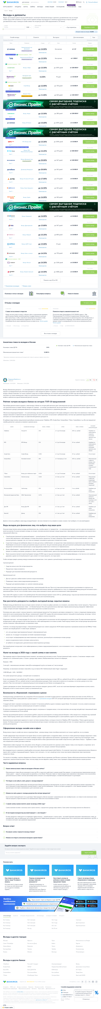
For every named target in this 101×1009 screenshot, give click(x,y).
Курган (78, 943)
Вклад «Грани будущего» (27, 188)
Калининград (80, 949)
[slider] (3, 29)
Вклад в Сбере (27, 67)
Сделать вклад (90, 141)
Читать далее (44, 321)
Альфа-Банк (6, 966)
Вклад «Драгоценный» (27, 225)
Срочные (78, 920)
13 (10, 172)
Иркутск (29, 940)
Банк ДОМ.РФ (31, 969)
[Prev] (4, 317)
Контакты (34, 988)
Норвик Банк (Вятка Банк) (59, 966)
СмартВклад (27, 85)
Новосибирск (7, 946)
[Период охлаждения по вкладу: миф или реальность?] (38, 879)
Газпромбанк (7, 972)
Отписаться (48, 987)
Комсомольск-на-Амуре (83, 940)
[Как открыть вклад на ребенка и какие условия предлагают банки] (63, 879)
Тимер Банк (79, 972)
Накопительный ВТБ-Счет (26, 57)
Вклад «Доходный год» (27, 159)
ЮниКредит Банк (32, 975)
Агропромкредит (57, 964)
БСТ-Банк (79, 969)
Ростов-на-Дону (32, 943)
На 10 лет (54, 928)
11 (10, 191)
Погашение (60, 6)
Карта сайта (41, 988)
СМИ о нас (13, 987)
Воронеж (30, 946)
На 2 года (54, 920)
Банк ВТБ (6, 969)
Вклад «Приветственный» (26, 271)
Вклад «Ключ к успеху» (27, 253)
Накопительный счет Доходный (26, 48)
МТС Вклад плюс (26, 141)
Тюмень (29, 949)
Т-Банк (5, 975)
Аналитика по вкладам (12, 286)
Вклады (40, 6)
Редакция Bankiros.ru (14, 379)
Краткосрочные (80, 925)
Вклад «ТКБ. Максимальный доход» (27, 151)
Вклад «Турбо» (26, 197)
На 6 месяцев (31, 922)
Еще (94, 37)
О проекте (5, 987)
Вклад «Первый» (27, 234)
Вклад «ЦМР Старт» (27, 244)
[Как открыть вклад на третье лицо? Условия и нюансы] (14, 879)
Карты (25, 6)
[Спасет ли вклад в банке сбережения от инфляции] (87, 879)
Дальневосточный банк (83, 966)
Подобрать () (89, 27)
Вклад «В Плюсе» (26, 122)
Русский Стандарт (32, 964)
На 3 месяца (6, 925)
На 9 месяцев (31, 925)
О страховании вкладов (44, 698)
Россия (79, 2)
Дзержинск (79, 946)
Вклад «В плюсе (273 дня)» (27, 178)
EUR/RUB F (61, 2)
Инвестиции (49, 6)
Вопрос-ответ (27, 286)
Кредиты (18, 6)
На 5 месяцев (31, 920)
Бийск (53, 943)
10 (10, 200)
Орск (53, 940)
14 (10, 275)
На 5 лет (54, 925)
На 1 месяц (6, 920)
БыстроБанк (55, 972)
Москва (5, 940)
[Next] (96, 317)
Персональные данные (24, 988)
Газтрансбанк (55, 975)
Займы (32, 6)
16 (10, 219)
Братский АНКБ (80, 975)
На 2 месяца (6, 922)
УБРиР (29, 966)
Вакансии (30, 987)
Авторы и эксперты (22, 987)
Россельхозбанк (32, 972)
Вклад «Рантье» (27, 262)
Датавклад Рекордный (27, 169)
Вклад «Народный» (27, 216)
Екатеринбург (7, 949)
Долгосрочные (80, 922)
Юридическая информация (10, 988)
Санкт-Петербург (8, 943)
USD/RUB (50, 2)
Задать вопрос (89, 852)
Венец (78, 964)
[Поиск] (83, 2)
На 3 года (54, 922)
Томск (53, 946)
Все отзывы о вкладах (50, 333)
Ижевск (29, 952)
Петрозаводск (80, 952)
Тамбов (54, 949)
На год (29, 928)
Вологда (54, 952)
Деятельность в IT (50, 988)
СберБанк (6, 964)
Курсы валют (8, 6)
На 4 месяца (6, 928)
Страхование (71, 6)
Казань (5, 952)
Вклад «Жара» (26, 113)
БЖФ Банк (55, 969)
